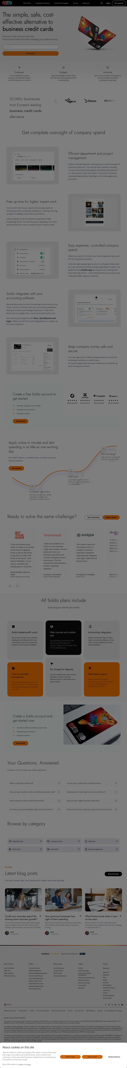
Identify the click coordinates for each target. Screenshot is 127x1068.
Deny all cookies (92, 1057)
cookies (21, 1064)
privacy (29, 1064)
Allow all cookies (70, 1057)
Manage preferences (114, 1057)
